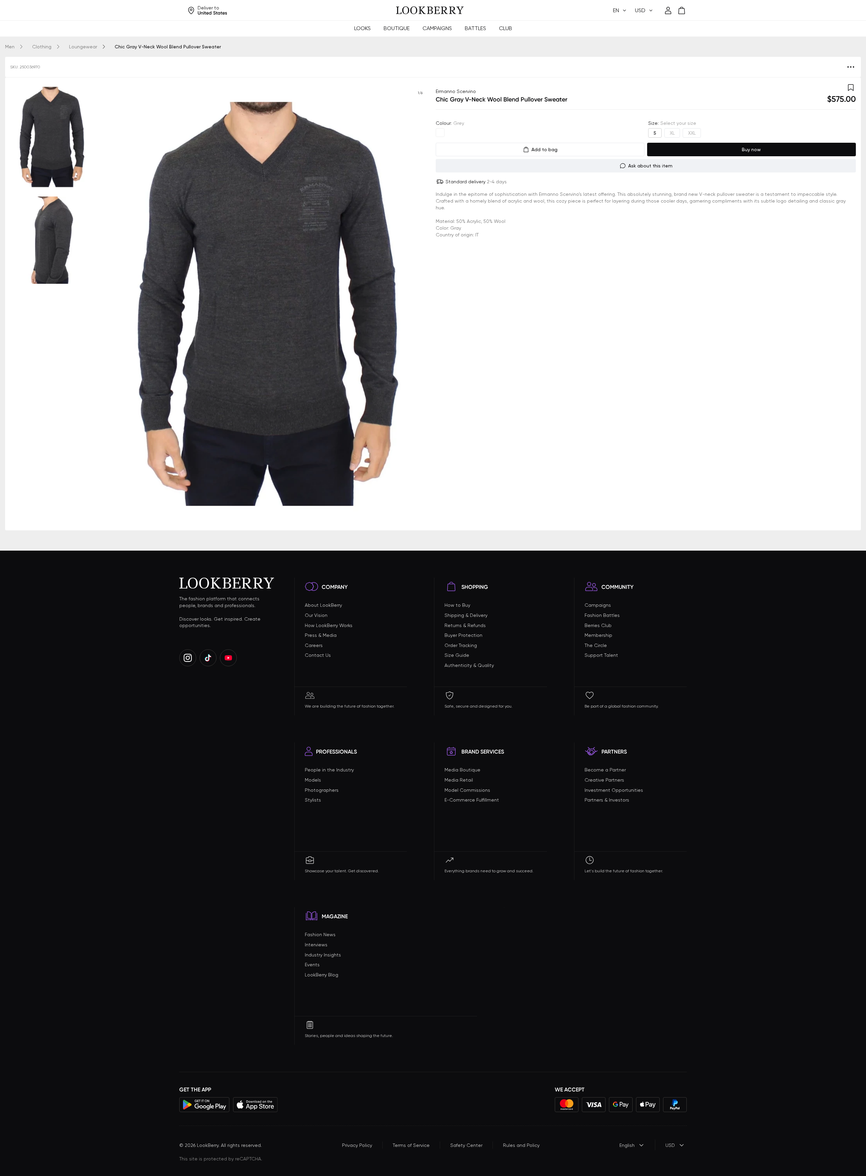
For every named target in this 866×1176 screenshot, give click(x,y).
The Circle (596, 645)
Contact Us (318, 655)
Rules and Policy (521, 1145)
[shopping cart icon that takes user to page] (682, 10)
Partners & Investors (607, 800)
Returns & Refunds (465, 625)
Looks (362, 28)
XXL (692, 133)
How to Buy (457, 605)
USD (670, 1145)
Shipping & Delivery (466, 615)
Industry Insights (323, 955)
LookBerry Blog (321, 974)
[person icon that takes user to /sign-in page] (668, 10)
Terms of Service (411, 1145)
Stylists (313, 800)
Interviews (316, 944)
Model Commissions (467, 790)
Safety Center (466, 1145)
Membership (598, 635)
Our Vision (316, 615)
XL (672, 133)
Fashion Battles (602, 615)
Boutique (397, 28)
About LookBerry (323, 605)
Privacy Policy (357, 1145)
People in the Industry (329, 770)
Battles (475, 28)
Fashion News (320, 934)
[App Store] (255, 1104)
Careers (314, 645)
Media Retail (459, 780)
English (627, 1145)
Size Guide (457, 655)
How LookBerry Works (328, 625)
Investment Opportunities (614, 790)
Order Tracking (461, 645)
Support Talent (601, 655)
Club (505, 28)
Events (312, 964)
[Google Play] (204, 1104)
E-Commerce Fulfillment (472, 800)
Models (313, 780)
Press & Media (321, 635)
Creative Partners (604, 780)
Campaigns (437, 28)
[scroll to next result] (420, 304)
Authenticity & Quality (469, 665)
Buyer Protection (463, 635)
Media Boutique (462, 770)
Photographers (322, 790)
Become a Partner (605, 770)
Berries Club (598, 625)
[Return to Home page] (430, 10)
